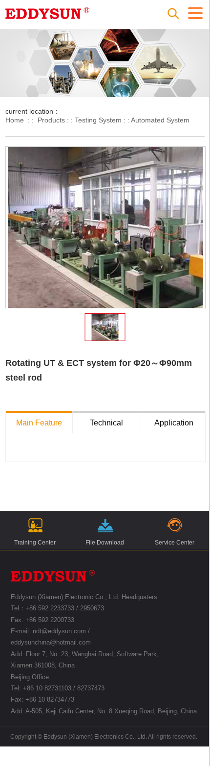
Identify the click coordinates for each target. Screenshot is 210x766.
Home (14, 120)
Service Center (174, 542)
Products (51, 120)
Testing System (98, 120)
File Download (104, 542)
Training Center (35, 542)
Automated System (160, 120)
